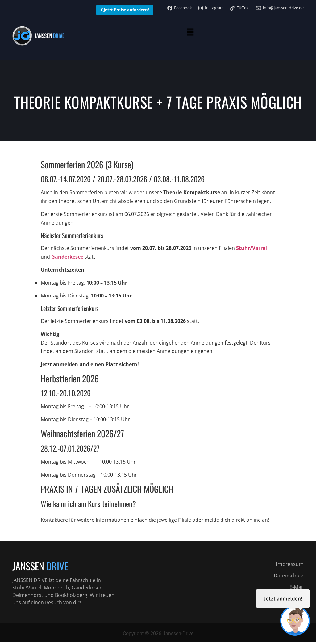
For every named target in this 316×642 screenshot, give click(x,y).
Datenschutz (289, 575)
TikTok (243, 8)
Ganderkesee (67, 256)
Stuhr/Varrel (251, 248)
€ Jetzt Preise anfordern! (125, 9)
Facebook (183, 8)
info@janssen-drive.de (283, 8)
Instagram (214, 8)
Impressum (290, 563)
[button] (190, 32)
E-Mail (296, 586)
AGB (298, 598)
